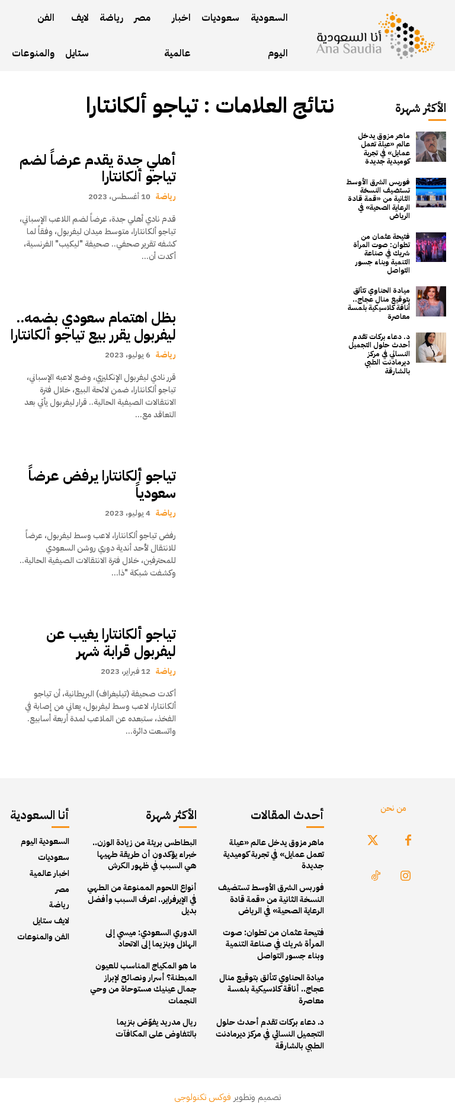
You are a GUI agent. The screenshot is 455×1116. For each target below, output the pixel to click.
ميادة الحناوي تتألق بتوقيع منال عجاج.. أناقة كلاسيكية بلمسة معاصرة (379, 303)
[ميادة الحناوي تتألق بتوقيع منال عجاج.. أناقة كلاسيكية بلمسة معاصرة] (431, 301)
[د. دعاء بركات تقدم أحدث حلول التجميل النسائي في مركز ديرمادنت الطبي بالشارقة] (431, 347)
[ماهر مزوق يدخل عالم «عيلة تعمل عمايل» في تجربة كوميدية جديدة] (431, 147)
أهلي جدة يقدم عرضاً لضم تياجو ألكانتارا (98, 168)
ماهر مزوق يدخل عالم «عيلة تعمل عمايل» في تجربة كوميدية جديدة (384, 148)
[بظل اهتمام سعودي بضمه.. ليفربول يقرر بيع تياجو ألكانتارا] (261, 365)
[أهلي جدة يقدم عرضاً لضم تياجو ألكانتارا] (261, 207)
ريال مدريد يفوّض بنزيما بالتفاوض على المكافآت (156, 1028)
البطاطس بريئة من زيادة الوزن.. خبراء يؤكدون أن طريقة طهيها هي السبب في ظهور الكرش (144, 854)
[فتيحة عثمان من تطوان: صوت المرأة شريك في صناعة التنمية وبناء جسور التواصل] (431, 247)
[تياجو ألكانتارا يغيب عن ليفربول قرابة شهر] (261, 681)
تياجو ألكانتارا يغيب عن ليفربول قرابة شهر (111, 642)
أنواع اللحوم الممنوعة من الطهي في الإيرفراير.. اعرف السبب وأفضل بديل (142, 899)
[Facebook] (408, 841)
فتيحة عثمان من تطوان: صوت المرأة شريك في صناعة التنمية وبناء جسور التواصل (381, 253)
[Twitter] (372, 841)
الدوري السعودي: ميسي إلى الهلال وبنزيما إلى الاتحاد (151, 938)
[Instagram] (405, 876)
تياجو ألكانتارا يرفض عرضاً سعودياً (102, 484)
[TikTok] (375, 876)
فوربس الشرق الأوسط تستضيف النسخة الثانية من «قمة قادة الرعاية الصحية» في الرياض (378, 199)
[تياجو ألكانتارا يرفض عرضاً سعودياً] (261, 523)
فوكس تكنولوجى (202, 1097)
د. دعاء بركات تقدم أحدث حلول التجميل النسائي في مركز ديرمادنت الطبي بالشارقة (379, 353)
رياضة (166, 196)
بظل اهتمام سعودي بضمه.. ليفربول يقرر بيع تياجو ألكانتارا (93, 326)
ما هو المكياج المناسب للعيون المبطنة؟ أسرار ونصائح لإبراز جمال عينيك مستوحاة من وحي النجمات (143, 983)
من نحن (393, 808)
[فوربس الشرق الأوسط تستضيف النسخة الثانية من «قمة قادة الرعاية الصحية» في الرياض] (431, 193)
